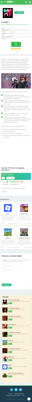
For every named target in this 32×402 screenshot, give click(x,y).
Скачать (19, 12)
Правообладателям (19, 393)
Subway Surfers (24, 213)
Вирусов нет (5, 184)
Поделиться (4, 191)
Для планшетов (16, 24)
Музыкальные (9, 24)
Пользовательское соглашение (13, 395)
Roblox (8, 213)
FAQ (23, 395)
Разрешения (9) (14, 184)
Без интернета (24, 24)
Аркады (3, 24)
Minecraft (8, 238)
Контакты (10, 393)
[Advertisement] (14, 153)
